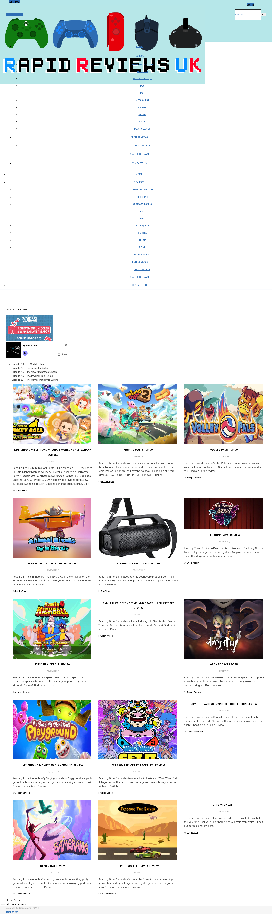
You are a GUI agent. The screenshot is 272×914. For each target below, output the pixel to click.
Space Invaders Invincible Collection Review (224, 704)
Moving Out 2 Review (139, 449)
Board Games (142, 129)
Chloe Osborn (193, 563)
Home (139, 46)
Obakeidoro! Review (224, 664)
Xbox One (142, 71)
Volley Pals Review (224, 449)
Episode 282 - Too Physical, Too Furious (32, 375)
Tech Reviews (139, 137)
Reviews (139, 56)
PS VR (142, 121)
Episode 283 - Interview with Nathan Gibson (34, 372)
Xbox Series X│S (142, 78)
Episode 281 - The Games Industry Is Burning (35, 379)
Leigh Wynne (21, 591)
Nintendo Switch (142, 64)
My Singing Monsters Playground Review (53, 765)
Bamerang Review (53, 866)
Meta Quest (142, 100)
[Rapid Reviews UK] (102, 75)
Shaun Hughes (107, 481)
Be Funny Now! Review (224, 535)
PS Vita (142, 107)
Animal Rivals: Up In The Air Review (52, 563)
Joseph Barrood (194, 477)
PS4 (142, 93)
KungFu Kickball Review (53, 664)
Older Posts (13, 900)
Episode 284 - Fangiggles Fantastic (30, 368)
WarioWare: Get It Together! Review (138, 765)
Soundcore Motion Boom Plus (139, 563)
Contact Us (139, 163)
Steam (142, 114)
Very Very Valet (224, 804)
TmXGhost (105, 591)
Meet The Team (139, 154)
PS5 (142, 86)
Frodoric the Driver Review (139, 866)
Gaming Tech (142, 145)
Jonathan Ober (22, 490)
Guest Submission (195, 731)
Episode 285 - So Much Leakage (28, 364)
